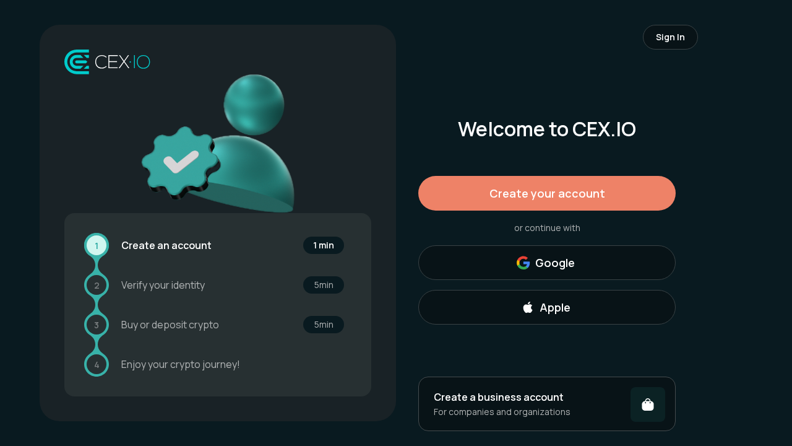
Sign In (670, 37)
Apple (555, 307)
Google (555, 262)
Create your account (547, 193)
